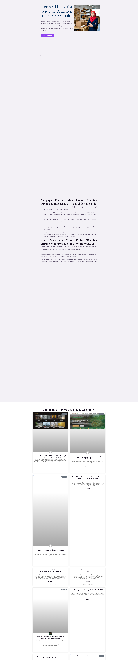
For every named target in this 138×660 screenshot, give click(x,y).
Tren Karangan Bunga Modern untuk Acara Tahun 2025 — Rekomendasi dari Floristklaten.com (50, 637)
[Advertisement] (69, 44)
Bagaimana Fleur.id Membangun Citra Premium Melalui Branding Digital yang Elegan (50, 656)
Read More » (50, 466)
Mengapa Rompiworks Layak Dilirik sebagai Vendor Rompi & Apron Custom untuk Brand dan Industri (50, 570)
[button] (97, 55)
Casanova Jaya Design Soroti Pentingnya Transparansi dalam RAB (88, 570)
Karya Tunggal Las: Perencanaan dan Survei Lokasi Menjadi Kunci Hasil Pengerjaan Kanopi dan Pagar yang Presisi (50, 456)
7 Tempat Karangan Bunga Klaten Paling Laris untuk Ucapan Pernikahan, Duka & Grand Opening (88, 590)
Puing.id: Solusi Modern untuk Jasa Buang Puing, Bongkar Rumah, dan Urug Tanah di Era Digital (87, 477)
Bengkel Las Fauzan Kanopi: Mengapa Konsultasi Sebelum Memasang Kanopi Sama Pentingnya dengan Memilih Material (50, 550)
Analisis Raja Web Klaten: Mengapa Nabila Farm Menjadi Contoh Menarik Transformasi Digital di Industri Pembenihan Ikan (87, 457)
